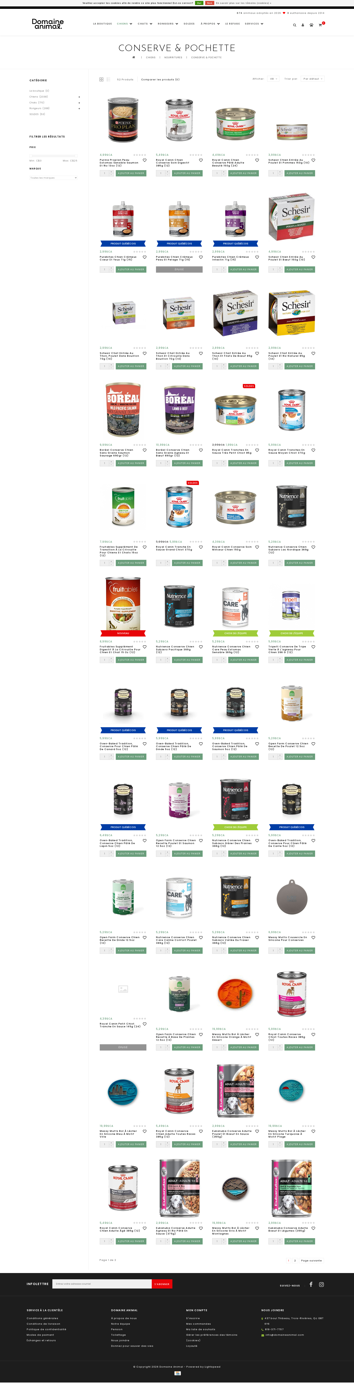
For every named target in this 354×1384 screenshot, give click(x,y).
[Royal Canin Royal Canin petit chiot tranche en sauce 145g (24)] (123, 989)
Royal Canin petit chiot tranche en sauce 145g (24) (120, 1025)
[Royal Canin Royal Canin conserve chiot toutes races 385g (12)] (291, 994)
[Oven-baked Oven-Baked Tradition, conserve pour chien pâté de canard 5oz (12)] (123, 703)
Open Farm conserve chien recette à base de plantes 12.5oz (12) (176, 1037)
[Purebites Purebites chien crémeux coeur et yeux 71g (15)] (123, 217)
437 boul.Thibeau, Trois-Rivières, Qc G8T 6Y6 (294, 1321)
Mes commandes (198, 1324)
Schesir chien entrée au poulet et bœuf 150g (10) (286, 258)
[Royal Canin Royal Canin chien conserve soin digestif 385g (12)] (179, 120)
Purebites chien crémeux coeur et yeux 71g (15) (118, 258)
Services (252, 23)
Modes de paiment (40, 1335)
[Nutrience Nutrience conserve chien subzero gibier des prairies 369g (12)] (235, 800)
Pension (117, 1329)
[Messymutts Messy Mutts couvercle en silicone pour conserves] (291, 897)
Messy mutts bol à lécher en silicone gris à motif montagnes (230, 1231)
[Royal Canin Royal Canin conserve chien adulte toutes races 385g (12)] (179, 1091)
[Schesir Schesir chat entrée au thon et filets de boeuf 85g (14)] (235, 313)
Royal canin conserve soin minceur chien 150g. (232, 548)
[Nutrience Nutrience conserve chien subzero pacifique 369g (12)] (179, 607)
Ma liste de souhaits (200, 1329)
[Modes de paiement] (177, 1373)
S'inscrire (193, 1318)
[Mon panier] (320, 23)
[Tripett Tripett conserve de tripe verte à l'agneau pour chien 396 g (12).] (291, 607)
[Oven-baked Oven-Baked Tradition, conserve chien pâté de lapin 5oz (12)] (123, 800)
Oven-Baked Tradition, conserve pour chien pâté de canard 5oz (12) (119, 746)
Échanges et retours (41, 1340)
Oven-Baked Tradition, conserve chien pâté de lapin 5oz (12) (117, 843)
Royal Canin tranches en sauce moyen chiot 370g (286, 451)
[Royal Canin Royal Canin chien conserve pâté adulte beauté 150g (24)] (235, 120)
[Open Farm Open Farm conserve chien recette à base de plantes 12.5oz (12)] (179, 994)
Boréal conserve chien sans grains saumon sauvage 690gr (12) (116, 452)
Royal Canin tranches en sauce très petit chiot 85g (231, 451)
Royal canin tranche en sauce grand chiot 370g (174, 548)
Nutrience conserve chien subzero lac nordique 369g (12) (288, 549)
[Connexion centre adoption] (311, 25)
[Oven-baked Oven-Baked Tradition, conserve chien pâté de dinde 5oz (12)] (179, 703)
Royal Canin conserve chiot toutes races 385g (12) (286, 1037)
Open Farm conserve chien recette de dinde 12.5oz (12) (120, 940)
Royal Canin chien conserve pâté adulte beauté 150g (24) (228, 163)
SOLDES (189, 23)
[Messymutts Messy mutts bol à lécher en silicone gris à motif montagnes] (235, 1188)
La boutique (102, 23)
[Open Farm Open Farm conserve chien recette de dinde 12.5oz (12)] (123, 897)
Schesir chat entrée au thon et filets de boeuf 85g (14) (232, 356)
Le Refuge (232, 23)
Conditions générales (42, 1318)
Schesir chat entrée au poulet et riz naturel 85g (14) (286, 356)
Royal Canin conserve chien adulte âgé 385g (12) (120, 1229)
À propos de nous (124, 1318)
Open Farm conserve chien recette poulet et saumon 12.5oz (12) (176, 843)
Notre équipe (120, 1324)
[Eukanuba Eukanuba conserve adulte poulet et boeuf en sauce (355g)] (235, 1091)
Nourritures (173, 57)
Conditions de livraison (43, 1324)
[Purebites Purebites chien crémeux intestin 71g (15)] (235, 217)
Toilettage (118, 1335)
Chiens (122, 23)
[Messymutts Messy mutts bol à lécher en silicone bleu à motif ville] (123, 1091)
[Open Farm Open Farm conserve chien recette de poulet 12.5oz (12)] (291, 703)
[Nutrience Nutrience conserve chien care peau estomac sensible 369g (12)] (235, 607)
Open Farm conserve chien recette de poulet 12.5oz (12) (288, 746)
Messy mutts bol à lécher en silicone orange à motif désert (231, 1037)
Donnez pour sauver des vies (132, 1346)
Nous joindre (120, 1340)
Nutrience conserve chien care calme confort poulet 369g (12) (176, 940)
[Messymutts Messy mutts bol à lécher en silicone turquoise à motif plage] (291, 1091)
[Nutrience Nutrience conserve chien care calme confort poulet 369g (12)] (179, 897)
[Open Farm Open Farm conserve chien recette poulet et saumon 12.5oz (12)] (179, 800)
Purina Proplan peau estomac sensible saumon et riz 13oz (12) (119, 163)
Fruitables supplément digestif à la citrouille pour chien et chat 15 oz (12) (120, 649)
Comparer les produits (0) (160, 79)
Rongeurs (166, 23)
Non (209, 3)
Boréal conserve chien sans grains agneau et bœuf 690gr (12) (173, 452)
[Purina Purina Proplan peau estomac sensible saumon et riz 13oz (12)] (123, 120)
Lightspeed (213, 1367)
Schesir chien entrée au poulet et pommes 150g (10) (289, 161)
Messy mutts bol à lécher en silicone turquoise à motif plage (287, 1134)
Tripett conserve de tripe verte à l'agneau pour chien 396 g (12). (287, 649)
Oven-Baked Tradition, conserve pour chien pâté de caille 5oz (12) (287, 843)
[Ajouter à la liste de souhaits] (144, 160)
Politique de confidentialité (46, 1329)
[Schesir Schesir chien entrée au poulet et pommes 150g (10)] (291, 120)
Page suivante (311, 1260)
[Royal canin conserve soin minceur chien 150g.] (235, 507)
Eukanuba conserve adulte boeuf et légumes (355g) (288, 1229)
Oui (199, 3)
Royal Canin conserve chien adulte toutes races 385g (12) (176, 1134)
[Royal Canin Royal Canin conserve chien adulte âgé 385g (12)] (123, 1188)
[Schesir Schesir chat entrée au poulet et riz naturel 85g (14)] (291, 313)
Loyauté (192, 1346)
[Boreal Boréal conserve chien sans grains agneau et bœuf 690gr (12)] (179, 410)
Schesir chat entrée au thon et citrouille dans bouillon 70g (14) (173, 356)
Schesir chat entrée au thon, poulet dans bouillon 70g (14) (119, 356)
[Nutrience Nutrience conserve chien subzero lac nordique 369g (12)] (291, 507)
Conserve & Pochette (206, 57)
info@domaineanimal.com (285, 1335)
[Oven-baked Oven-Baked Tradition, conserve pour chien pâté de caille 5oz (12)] (291, 800)
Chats (143, 23)
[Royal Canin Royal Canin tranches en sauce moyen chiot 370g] (291, 410)
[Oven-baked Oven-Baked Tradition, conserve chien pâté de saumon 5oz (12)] (235, 703)
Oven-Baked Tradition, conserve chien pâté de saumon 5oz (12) (229, 746)
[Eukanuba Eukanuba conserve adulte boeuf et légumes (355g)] (291, 1188)
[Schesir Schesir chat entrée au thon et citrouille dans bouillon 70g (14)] (179, 313)
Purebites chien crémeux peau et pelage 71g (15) (174, 258)
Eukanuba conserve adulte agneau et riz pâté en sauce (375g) (175, 1231)
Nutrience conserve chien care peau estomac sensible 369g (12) (231, 649)
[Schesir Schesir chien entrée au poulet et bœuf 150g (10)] (291, 217)
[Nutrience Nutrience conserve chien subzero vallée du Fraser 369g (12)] (235, 897)
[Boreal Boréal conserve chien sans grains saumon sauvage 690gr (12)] (123, 410)
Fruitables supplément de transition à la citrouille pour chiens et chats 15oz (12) (119, 551)
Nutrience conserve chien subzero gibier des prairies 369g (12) (232, 843)
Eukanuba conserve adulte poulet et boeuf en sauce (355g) (232, 1134)
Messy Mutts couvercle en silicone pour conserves (287, 939)
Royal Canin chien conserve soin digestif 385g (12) (172, 163)
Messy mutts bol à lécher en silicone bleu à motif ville (118, 1134)
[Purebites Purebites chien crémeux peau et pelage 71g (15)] (179, 217)
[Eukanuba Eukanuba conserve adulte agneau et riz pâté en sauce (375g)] (179, 1188)
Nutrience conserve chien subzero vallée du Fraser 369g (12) (231, 940)
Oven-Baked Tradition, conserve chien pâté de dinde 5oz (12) (173, 746)
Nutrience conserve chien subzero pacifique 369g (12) (175, 649)
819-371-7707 (274, 1329)
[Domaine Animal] (48, 24)
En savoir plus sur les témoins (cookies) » (244, 3)
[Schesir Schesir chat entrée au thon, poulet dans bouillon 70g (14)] (123, 313)
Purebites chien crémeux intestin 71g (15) (230, 258)
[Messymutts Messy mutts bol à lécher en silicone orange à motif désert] (235, 994)
